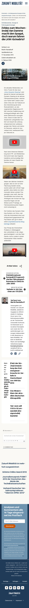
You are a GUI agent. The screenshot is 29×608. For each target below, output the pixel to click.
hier (23, 555)
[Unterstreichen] (8, 441)
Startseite (4, 13)
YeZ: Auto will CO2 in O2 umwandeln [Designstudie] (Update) (16, 411)
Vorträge (5, 581)
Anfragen (15, 581)
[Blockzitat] (15, 441)
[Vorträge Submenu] (9, 581)
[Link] (17, 441)
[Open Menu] (26, 3)
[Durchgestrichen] (10, 441)
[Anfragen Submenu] (19, 581)
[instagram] (14, 587)
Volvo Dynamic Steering (12, 92)
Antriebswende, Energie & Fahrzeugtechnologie (10, 24)
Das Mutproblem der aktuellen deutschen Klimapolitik (17, 394)
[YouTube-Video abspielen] (14, 142)
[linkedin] (18, 587)
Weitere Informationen (16, 575)
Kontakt (25, 581)
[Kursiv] (6, 441)
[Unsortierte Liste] (14, 441)
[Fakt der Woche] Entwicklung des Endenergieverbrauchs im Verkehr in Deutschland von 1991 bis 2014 (17, 373)
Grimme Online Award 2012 (14, 472)
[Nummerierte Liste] (12, 441)
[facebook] (6, 587)
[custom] (10, 587)
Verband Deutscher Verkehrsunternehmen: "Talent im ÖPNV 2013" (14, 490)
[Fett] (4, 441)
